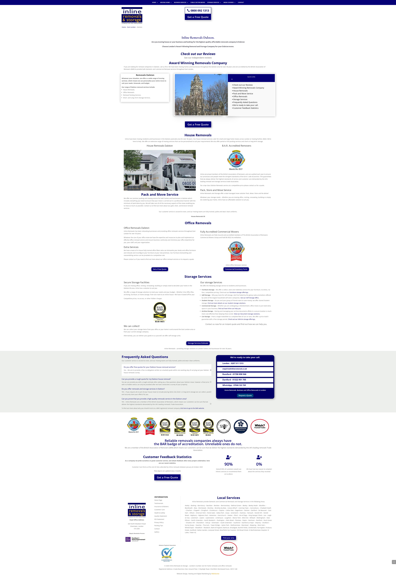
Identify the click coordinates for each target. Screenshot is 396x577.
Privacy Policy (159, 522)
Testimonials (158, 503)
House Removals (240, 90)
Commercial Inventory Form (236, 269)
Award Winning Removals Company (248, 88)
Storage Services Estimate (198, 343)
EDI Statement (159, 519)
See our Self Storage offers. (250, 298)
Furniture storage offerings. (239, 292)
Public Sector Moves (198, 2)
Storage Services (213, 2)
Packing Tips (158, 526)
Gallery (156, 532)
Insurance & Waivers (161, 507)
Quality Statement (160, 516)
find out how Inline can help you (229, 308)
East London (131, 27)
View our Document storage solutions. (247, 314)
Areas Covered (228, 2)
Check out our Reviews (243, 85)
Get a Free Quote (198, 17)
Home (154, 2)
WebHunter (215, 574)
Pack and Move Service (243, 93)
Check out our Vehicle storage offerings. (241, 319)
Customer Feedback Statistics (246, 108)
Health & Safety (159, 513)
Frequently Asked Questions (245, 102)
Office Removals (240, 96)
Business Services (180, 2)
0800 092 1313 (200, 10)
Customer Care (159, 510)
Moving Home (165, 2)
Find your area (228, 538)
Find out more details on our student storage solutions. (227, 303)
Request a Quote (245, 395)
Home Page (158, 500)
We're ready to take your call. (245, 105)
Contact (241, 2)
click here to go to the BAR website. (192, 408)
